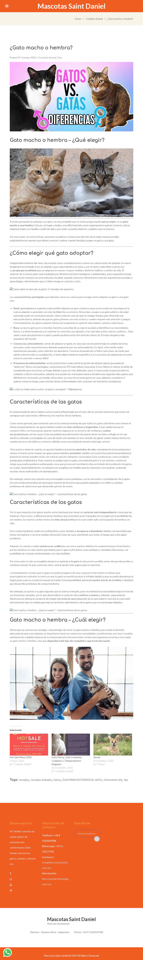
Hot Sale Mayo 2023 (21, 757)
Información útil (113, 779)
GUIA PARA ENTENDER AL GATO (82, 779)
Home (78, 18)
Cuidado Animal (94, 18)
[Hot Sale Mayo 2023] (29, 745)
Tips (59, 58)
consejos (24, 779)
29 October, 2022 (27, 58)
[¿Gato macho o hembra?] (71, 96)
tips (126, 779)
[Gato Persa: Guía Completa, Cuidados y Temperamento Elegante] (71, 745)
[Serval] (112, 745)
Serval (96, 757)
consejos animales (41, 779)
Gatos (57, 779)
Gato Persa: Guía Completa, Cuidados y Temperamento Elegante (67, 761)
